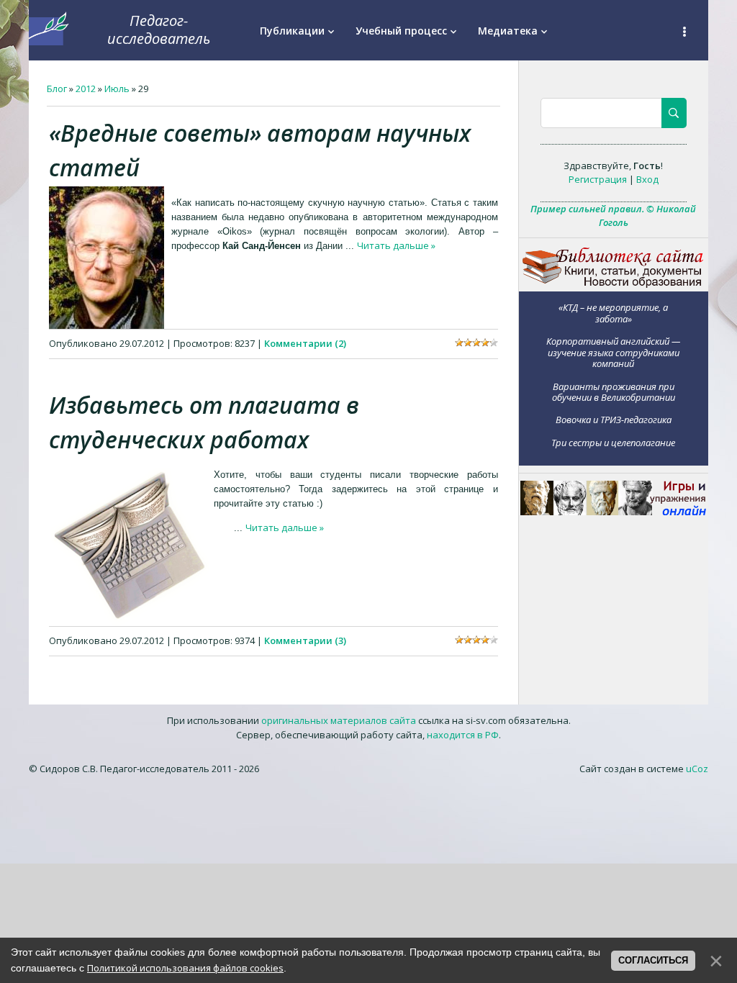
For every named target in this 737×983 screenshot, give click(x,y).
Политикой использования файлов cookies (185, 967)
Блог (57, 88)
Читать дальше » (396, 245)
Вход (647, 179)
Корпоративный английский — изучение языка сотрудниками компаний (613, 352)
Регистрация (598, 179)
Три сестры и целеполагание (613, 442)
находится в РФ (463, 734)
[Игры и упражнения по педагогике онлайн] (613, 511)
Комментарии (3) (305, 640)
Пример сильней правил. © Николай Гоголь (613, 216)
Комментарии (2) (305, 343)
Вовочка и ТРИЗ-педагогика (614, 419)
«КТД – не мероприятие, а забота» (613, 313)
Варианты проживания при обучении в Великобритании (613, 392)
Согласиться (653, 960)
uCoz (697, 768)
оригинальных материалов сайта (338, 720)
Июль (117, 88)
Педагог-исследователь (158, 29)
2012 (86, 88)
